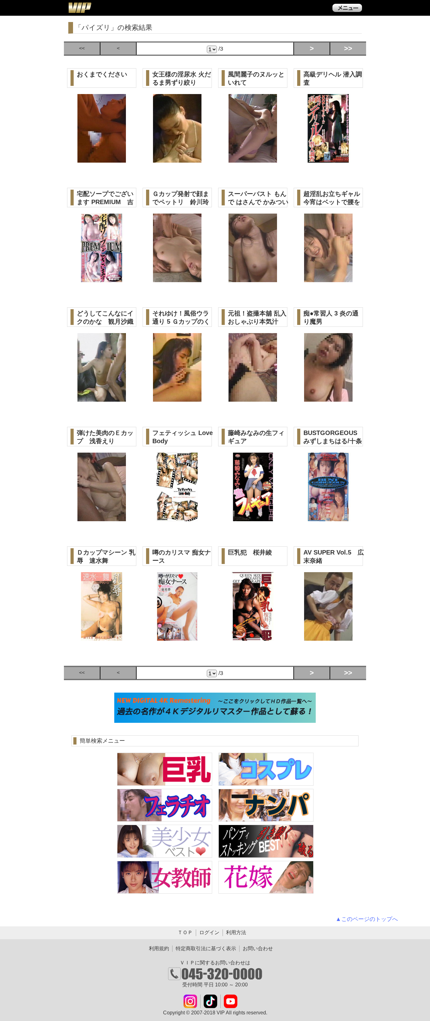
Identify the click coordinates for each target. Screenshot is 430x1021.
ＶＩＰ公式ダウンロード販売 (79, 7)
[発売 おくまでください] (101, 159)
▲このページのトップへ (367, 919)
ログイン (209, 932)
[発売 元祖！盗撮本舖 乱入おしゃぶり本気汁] (253, 398)
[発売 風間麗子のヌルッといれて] (253, 159)
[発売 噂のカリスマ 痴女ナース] (177, 637)
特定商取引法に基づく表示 (206, 948)
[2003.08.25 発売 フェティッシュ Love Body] (177, 517)
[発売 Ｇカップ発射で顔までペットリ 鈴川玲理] (177, 278)
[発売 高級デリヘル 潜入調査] (328, 159)
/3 (220, 49)
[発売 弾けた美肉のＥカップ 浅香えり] (101, 517)
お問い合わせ (258, 948)
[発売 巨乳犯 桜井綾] (253, 637)
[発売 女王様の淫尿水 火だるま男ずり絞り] (177, 159)
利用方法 (236, 932)
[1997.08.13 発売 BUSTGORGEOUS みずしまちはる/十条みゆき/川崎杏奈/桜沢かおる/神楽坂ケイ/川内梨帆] (328, 517)
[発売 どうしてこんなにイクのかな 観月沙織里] (101, 398)
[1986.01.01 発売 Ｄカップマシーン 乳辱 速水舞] (101, 637)
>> (348, 48)
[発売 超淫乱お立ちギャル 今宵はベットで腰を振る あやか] (328, 278)
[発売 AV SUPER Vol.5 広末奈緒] (328, 637)
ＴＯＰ (185, 932)
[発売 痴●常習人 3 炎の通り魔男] (328, 398)
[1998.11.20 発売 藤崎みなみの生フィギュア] (253, 517)
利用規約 (159, 948)
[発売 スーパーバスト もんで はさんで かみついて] (253, 278)
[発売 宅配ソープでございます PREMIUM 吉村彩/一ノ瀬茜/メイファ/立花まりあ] (101, 278)
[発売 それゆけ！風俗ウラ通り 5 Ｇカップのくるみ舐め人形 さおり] (177, 398)
